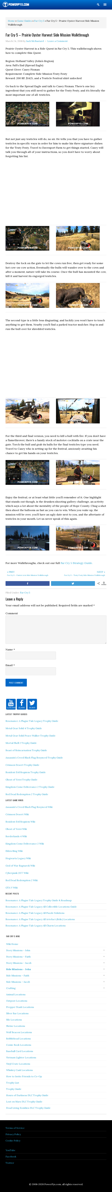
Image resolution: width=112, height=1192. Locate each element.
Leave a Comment (57, 41)
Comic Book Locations (18, 1044)
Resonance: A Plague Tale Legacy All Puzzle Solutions (35, 912)
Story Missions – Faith (18, 956)
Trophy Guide (13, 1089)
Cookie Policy (13, 1140)
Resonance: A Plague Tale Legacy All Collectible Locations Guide (41, 906)
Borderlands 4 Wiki (16, 836)
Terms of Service (15, 1127)
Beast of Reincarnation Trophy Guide (26, 750)
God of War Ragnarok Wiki (20, 865)
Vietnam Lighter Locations (21, 1057)
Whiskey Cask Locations (19, 1070)
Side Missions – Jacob (18, 981)
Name (10, 649)
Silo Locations (14, 1019)
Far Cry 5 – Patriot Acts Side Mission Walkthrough (27, 573)
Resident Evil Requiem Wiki (20, 821)
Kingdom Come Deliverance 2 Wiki (25, 843)
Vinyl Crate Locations (18, 1063)
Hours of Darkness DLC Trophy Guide (27, 1095)
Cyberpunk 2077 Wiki (17, 872)
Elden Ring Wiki (14, 850)
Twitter (10, 1162)
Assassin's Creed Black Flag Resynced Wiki (29, 807)
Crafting (11, 988)
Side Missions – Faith (17, 975)
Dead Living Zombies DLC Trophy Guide (28, 1107)
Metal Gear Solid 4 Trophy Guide (24, 728)
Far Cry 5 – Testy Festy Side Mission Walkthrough (84, 573)
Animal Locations (16, 994)
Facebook (11, 1156)
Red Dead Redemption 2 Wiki (22, 880)
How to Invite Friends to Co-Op (24, 1076)
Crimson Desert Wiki (17, 814)
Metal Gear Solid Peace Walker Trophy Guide (30, 735)
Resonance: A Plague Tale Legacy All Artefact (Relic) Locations (40, 919)
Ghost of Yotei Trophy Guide (21, 779)
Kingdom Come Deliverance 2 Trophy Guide (30, 786)
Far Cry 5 (25, 592)
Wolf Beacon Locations (19, 1032)
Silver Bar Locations (17, 1013)
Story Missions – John (18, 950)
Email (10, 665)
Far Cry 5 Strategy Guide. (77, 563)
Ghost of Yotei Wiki (16, 828)
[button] (98, 5)
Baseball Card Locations (19, 1051)
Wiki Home (12, 944)
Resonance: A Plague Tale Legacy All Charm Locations (36, 925)
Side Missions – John (18, 969)
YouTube (10, 1150)
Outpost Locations (16, 1000)
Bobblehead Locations (18, 1038)
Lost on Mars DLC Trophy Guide (24, 1101)
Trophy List (12, 1082)
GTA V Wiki (12, 887)
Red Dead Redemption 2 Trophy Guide (27, 794)
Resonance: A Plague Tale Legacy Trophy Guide (32, 720)
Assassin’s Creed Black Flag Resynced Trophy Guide (34, 757)
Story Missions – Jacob (18, 962)
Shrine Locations (15, 1025)
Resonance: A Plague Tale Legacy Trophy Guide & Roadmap (39, 900)
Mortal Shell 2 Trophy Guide (21, 742)
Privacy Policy (13, 1134)
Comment (12, 613)
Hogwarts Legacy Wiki (18, 858)
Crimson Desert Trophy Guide (22, 764)
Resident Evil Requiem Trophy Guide (26, 772)
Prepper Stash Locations (20, 1007)
